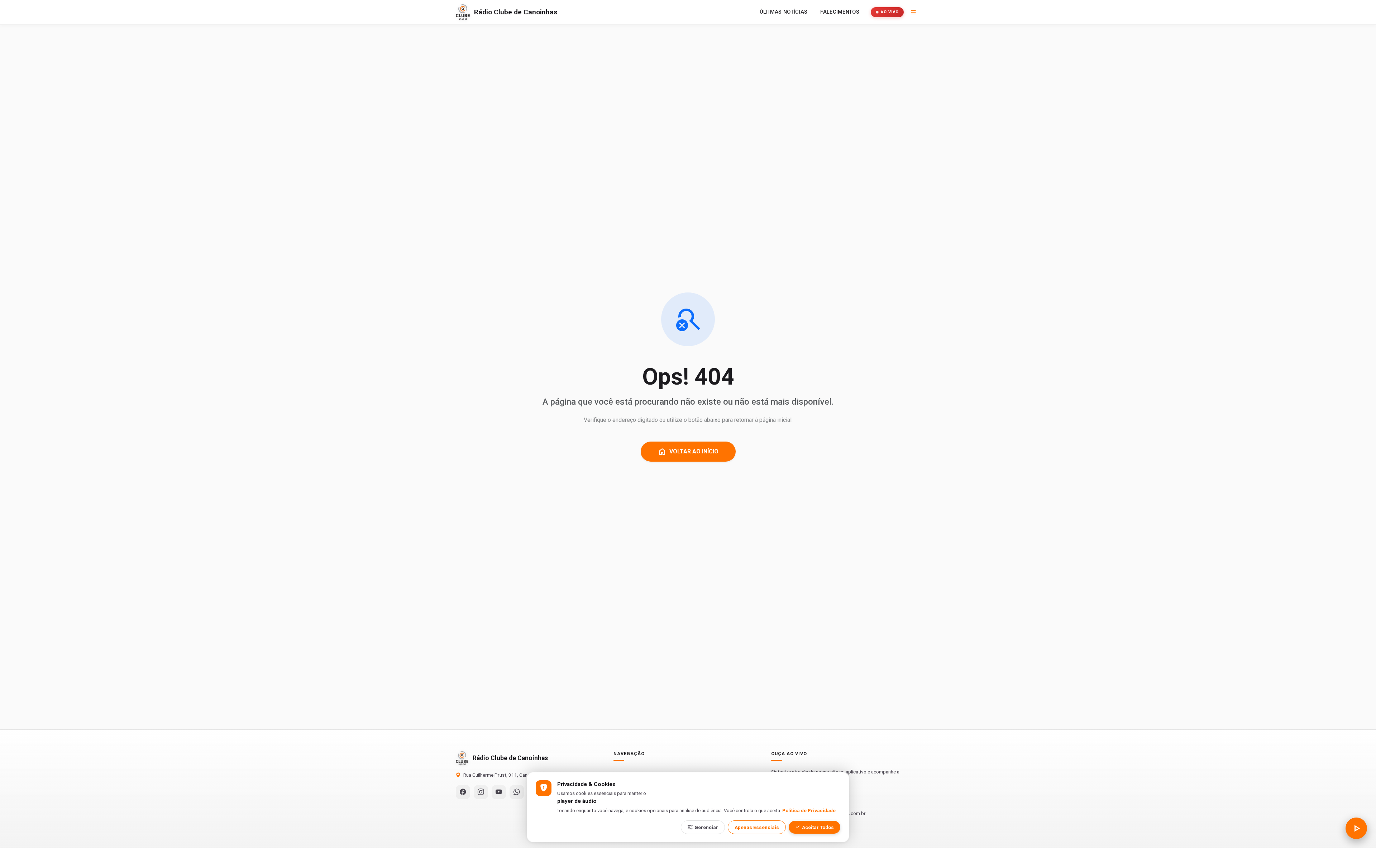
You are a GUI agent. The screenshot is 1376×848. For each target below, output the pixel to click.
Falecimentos (839, 12)
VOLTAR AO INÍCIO (688, 452)
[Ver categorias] (913, 12)
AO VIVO (890, 12)
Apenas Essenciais (757, 827)
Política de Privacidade (809, 810)
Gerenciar (706, 827)
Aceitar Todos (818, 827)
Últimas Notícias (784, 12)
